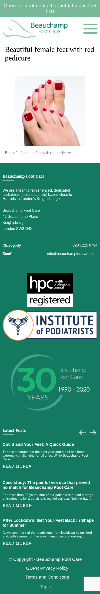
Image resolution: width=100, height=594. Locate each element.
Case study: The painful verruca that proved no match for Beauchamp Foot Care (46, 485)
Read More (15, 466)
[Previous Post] (82, 432)
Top (43, 586)
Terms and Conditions (47, 577)
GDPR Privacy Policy (47, 568)
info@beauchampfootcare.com (72, 254)
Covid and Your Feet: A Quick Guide (38, 444)
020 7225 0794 (85, 245)
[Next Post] (92, 432)
